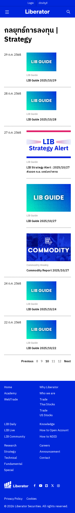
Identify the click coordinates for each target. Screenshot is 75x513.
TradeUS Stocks (46, 413)
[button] (7, 11)
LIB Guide (32, 75)
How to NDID (48, 436)
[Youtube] (41, 486)
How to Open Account (54, 430)
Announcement (50, 451)
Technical (10, 457)
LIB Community (14, 436)
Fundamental (13, 464)
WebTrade (11, 399)
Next (67, 361)
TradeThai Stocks (47, 402)
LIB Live (9, 430)
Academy (10, 393)
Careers (45, 445)
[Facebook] (35, 486)
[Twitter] (52, 486)
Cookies (32, 498)
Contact (45, 457)
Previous (27, 361)
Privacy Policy (13, 498)
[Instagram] (58, 486)
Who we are (47, 393)
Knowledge (47, 424)
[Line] (46, 486)
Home (8, 387)
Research (10, 445)
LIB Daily (10, 424)
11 (53, 361)
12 (59, 361)
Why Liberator (49, 387)
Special (9, 470)
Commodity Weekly (37, 265)
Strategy (10, 451)
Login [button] (31, 3)
